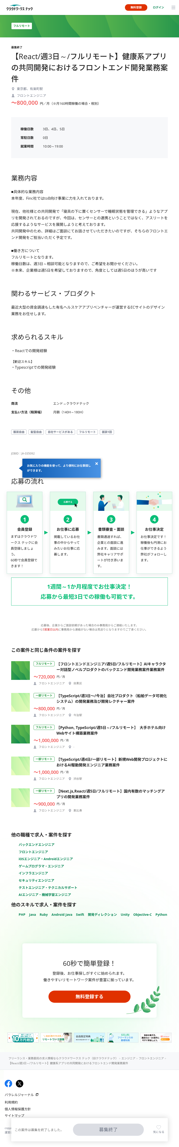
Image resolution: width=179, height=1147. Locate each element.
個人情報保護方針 (18, 1109)
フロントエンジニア (33, 852)
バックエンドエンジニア (37, 844)
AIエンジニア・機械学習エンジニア (45, 894)
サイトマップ (14, 1115)
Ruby (44, 914)
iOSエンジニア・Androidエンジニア (46, 859)
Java (32, 914)
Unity (125, 914)
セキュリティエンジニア (36, 880)
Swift (80, 914)
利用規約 (11, 1102)
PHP (22, 914)
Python (161, 914)
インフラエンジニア (33, 873)
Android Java (62, 914)
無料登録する (89, 996)
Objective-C (142, 914)
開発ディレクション (102, 914)
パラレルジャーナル (19, 1095)
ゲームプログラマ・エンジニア (41, 866)
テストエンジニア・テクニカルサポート (48, 887)
